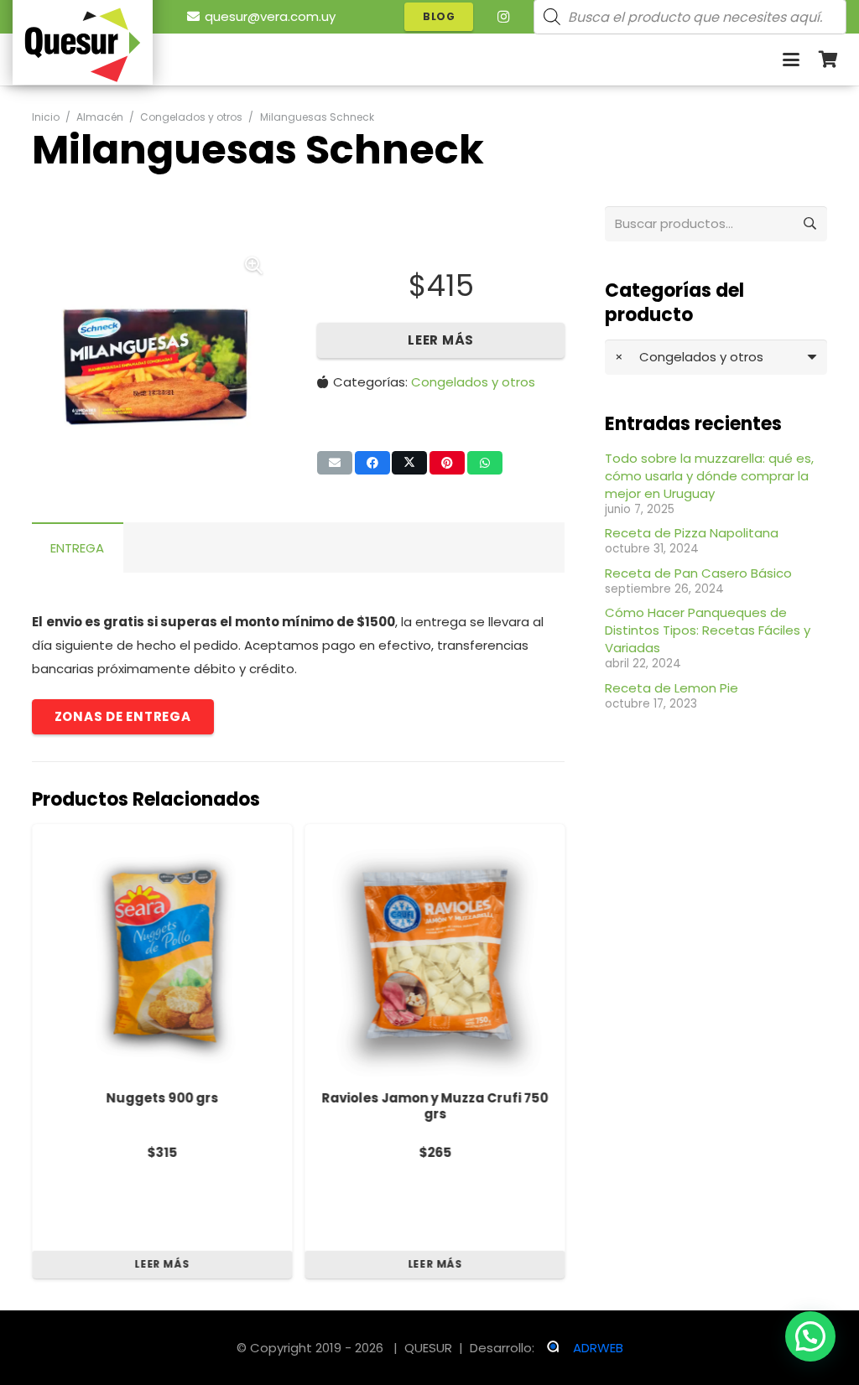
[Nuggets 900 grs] (162, 954)
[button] (791, 59)
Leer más (441, 340)
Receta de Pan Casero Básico (698, 573)
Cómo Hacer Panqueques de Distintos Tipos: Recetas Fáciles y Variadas (707, 630)
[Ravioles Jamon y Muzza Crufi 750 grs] (434, 954)
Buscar (809, 223)
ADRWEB (598, 1347)
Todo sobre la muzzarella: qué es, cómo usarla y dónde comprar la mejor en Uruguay (709, 475)
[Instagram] (503, 16)
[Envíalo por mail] (334, 463)
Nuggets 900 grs (162, 1098)
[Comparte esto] (372, 463)
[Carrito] (828, 60)
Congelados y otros (191, 117)
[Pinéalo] (447, 463)
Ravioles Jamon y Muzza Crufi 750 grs (434, 1106)
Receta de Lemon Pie (671, 688)
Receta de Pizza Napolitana (691, 533)
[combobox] (716, 357)
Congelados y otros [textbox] (689, 357)
